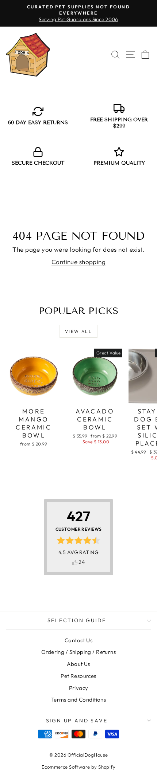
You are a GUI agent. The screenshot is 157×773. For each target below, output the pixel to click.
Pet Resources (78, 675)
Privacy (78, 687)
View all (78, 331)
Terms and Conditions (78, 699)
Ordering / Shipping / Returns (78, 651)
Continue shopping (78, 262)
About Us (78, 663)
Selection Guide (76, 620)
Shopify (106, 767)
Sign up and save (77, 720)
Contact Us (78, 640)
